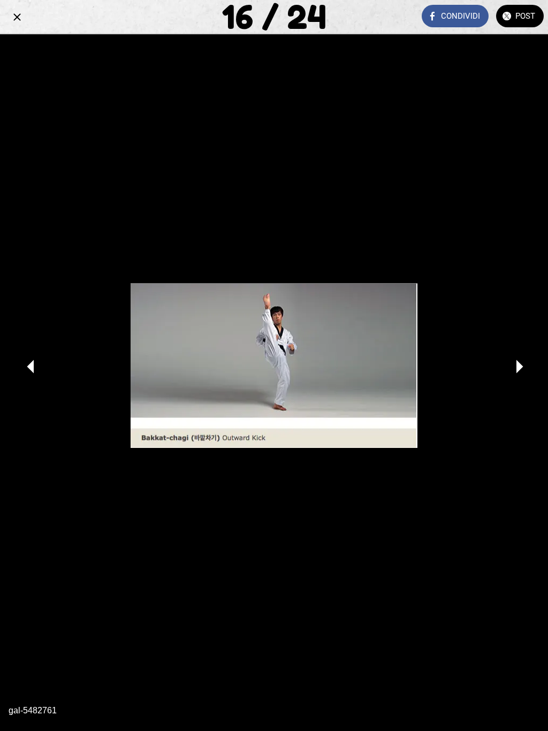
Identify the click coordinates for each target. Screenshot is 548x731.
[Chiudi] (17, 17)
